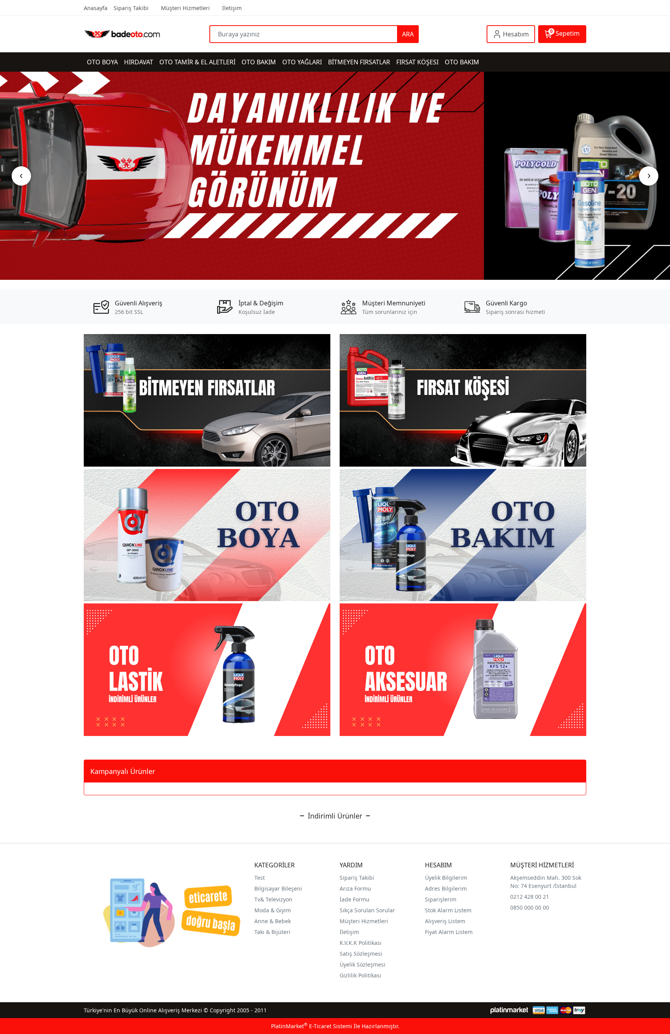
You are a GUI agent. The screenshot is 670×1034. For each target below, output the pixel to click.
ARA (408, 34)
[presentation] (21, 176)
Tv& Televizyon (273, 899)
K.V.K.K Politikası (361, 942)
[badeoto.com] (146, 34)
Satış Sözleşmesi (361, 953)
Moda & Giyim (272, 910)
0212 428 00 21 (529, 896)
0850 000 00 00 (529, 907)
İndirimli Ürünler (335, 815)
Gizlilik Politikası (360, 975)
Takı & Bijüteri (272, 932)
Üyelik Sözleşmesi (362, 964)
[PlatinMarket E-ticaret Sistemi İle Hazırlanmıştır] (509, 1010)
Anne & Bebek (272, 921)
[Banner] (335, 176)
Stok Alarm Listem (448, 910)
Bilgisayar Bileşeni (278, 888)
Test (259, 877)
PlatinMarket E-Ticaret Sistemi (311, 1026)
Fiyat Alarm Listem (449, 932)
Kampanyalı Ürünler (122, 771)
